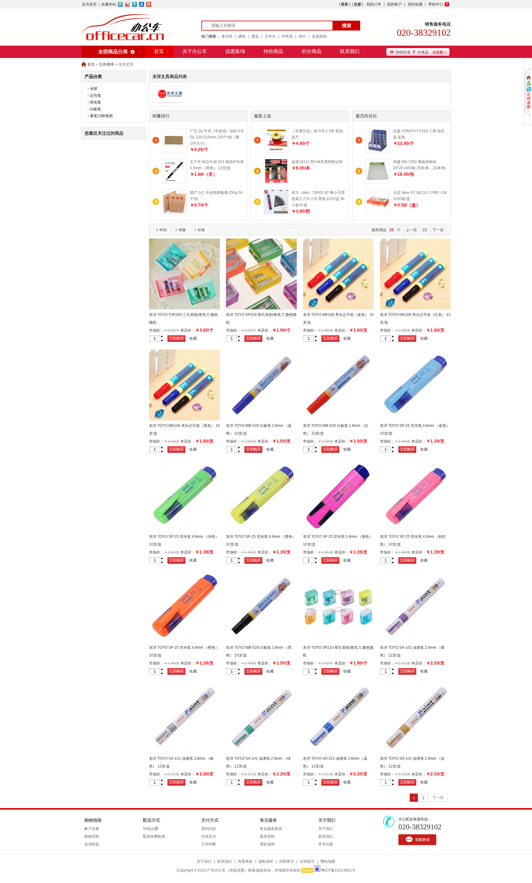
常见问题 (325, 844)
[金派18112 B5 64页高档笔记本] (276, 182)
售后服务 (268, 820)
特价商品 (273, 51)
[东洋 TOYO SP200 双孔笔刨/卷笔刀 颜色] (261, 308)
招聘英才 (286, 861)
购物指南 (93, 820)
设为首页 (89, 4)
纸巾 (302, 36)
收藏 (193, 338)
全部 (93, 89)
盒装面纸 (319, 36)
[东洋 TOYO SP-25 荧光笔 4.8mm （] (415, 419)
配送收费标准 (154, 836)
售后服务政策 (271, 829)
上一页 (411, 230)
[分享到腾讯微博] (134, 4)
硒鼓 (242, 36)
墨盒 (255, 36)
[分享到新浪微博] (127, 4)
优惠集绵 (235, 51)
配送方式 (151, 820)
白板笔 (95, 109)
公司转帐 (208, 844)
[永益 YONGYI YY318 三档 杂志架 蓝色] (377, 151)
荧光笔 (95, 102)
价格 (201, 230)
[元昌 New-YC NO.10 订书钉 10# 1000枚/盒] (377, 213)
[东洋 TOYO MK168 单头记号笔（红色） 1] (415, 308)
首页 (159, 51)
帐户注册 (91, 829)
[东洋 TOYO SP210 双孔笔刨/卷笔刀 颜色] (338, 641)
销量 (182, 230)
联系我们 (350, 51)
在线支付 (208, 836)
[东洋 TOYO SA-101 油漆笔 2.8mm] (415, 641)
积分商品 (311, 51)
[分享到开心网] (148, 4)
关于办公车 (194, 51)
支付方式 (210, 820)
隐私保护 (266, 861)
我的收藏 (415, 4)
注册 (357, 4)
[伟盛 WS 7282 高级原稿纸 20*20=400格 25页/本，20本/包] (377, 182)
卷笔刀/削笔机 (101, 116)
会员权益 (91, 844)
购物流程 (91, 836)
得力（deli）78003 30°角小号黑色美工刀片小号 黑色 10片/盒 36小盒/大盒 (318, 198)
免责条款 (245, 861)
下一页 (438, 230)
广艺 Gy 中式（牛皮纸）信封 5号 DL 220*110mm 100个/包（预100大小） (217, 137)
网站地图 (327, 861)
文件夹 (270, 36)
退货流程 (267, 836)
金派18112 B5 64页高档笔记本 (317, 162)
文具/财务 (107, 64)
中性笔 (287, 36)
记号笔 (95, 95)
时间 (163, 230)
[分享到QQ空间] (120, 4)
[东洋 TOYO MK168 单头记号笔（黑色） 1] (184, 419)
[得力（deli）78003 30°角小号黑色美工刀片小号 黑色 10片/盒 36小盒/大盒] (276, 213)
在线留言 (307, 861)
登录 (344, 4)
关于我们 (327, 820)
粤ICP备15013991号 (338, 870)
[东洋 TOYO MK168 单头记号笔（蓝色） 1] (338, 308)
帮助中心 (435, 4)
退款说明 (267, 844)
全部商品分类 (113, 51)
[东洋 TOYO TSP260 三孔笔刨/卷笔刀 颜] (184, 308)
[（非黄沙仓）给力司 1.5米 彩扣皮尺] (276, 151)
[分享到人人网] (141, 4)
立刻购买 (176, 338)
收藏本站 (108, 4)
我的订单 (373, 4)
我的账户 (394, 4)
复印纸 (226, 36)
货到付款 (208, 829)
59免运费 (150, 829)
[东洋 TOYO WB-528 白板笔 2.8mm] (261, 419)
